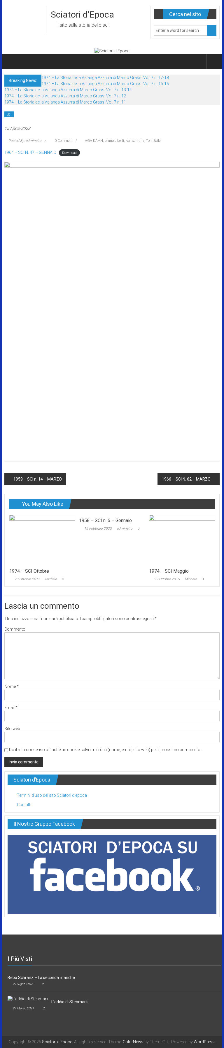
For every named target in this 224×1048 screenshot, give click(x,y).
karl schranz (135, 141)
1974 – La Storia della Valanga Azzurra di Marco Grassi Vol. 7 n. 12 (65, 96)
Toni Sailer (154, 141)
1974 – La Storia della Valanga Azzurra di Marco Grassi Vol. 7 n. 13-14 (68, 89)
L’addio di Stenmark (69, 1001)
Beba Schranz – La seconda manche (41, 977)
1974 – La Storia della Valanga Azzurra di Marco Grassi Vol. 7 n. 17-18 (105, 77)
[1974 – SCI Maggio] (182, 539)
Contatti (24, 804)
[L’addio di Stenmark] (28, 999)
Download (69, 153)
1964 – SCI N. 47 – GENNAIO (30, 152)
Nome (11, 686)
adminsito (124, 528)
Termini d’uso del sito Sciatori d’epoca (52, 795)
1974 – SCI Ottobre (29, 571)
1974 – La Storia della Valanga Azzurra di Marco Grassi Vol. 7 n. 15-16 (105, 83)
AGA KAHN (94, 141)
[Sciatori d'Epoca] (11, 61)
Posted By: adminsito (24, 141)
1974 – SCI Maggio (169, 571)
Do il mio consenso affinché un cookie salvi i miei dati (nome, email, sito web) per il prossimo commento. (105, 749)
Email (11, 707)
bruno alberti (114, 141)
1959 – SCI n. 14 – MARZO (37, 479)
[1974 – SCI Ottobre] (42, 539)
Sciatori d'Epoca (82, 14)
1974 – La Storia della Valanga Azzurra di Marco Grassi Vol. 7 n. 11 (65, 102)
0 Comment (63, 141)
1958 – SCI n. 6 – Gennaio (105, 520)
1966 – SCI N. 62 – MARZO (186, 479)
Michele (51, 579)
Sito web (12, 728)
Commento (14, 629)
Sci (9, 114)
